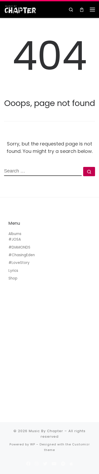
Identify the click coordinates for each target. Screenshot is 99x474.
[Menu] (92, 9)
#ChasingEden (21, 255)
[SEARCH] (43, 171)
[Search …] (89, 171)
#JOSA (14, 239)
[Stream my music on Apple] (71, 463)
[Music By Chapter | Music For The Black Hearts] (20, 9)
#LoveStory (19, 262)
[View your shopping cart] (81, 9)
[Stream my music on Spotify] (63, 463)
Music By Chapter (46, 430)
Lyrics (13, 270)
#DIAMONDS (19, 247)
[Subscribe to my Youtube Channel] (54, 463)
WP (32, 444)
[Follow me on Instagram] (37, 463)
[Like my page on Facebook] (28, 463)
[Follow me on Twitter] (45, 463)
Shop (12, 278)
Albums (14, 233)
